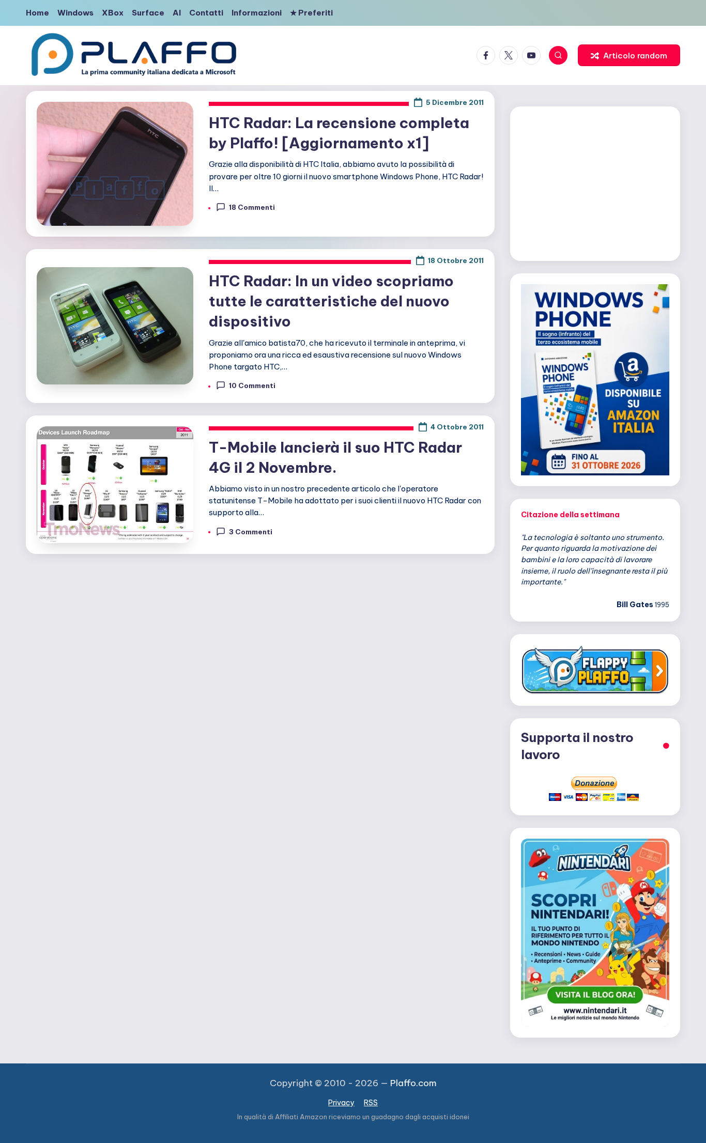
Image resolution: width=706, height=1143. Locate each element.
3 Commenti (250, 532)
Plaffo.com (413, 1083)
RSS (371, 1102)
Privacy (341, 1102)
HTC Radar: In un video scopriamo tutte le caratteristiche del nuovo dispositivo (331, 301)
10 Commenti (252, 385)
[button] (629, 55)
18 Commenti (252, 207)
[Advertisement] (594, 181)
